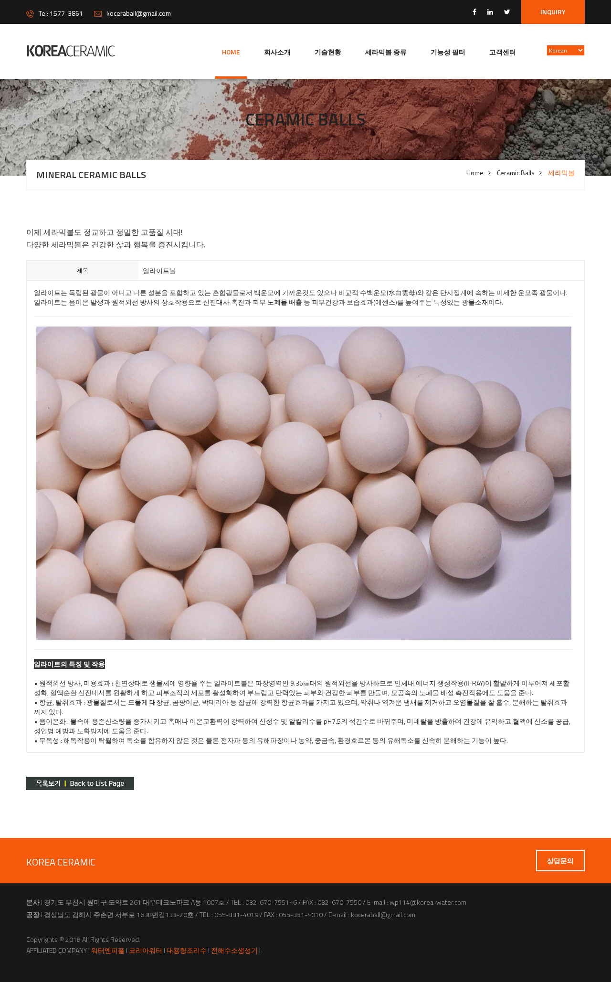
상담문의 (560, 860)
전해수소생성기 (234, 950)
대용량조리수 (187, 950)
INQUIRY (553, 12)
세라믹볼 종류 (386, 52)
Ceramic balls (516, 173)
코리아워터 (145, 950)
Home (231, 52)
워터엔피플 (108, 950)
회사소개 (277, 52)
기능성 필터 (448, 52)
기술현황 (328, 52)
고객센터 (502, 52)
